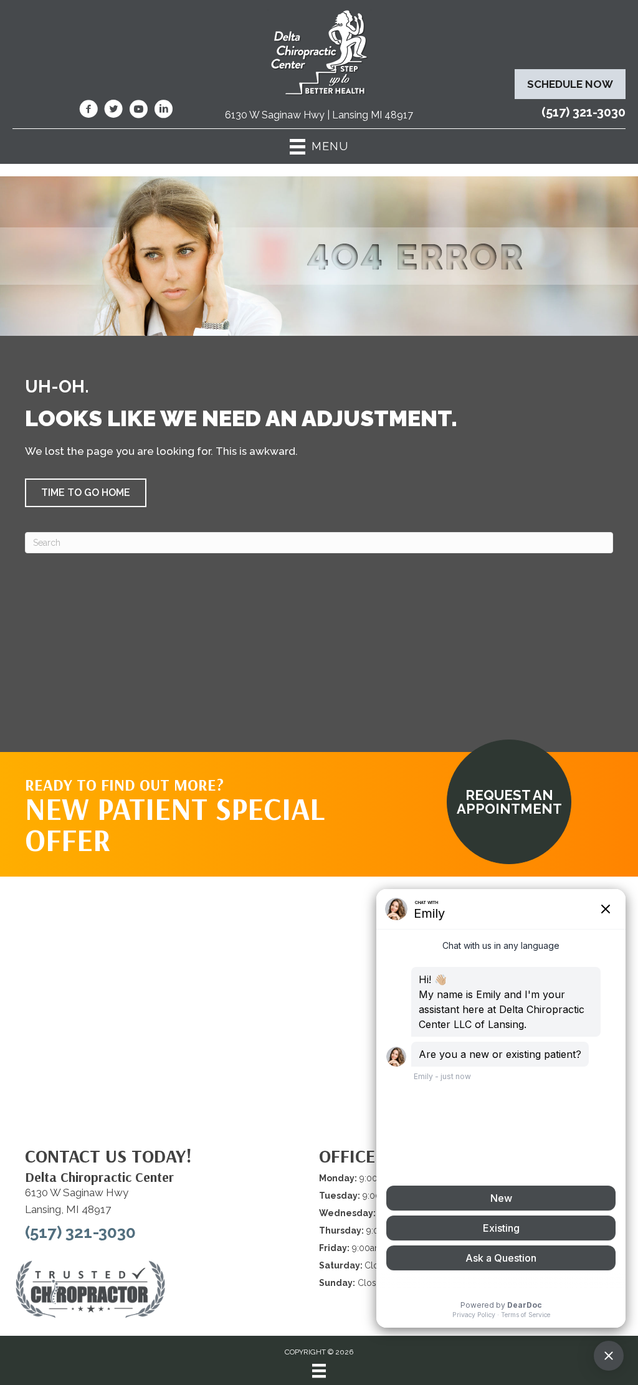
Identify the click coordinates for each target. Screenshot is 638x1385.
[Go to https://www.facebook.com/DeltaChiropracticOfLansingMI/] (88, 111)
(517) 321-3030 (583, 112)
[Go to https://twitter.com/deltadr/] (113, 111)
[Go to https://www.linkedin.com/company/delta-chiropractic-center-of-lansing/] (163, 111)
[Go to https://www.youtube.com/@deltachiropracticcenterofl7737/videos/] (138, 111)
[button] (85, 492)
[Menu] (319, 1371)
